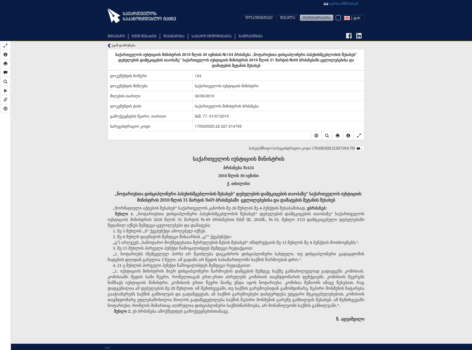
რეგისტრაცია (317, 18)
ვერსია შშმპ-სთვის (343, 3)
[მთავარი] (142, 15)
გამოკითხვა (250, 36)
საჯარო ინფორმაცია (211, 36)
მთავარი (116, 36)
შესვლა (287, 18)
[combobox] (353, 17)
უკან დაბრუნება (123, 45)
